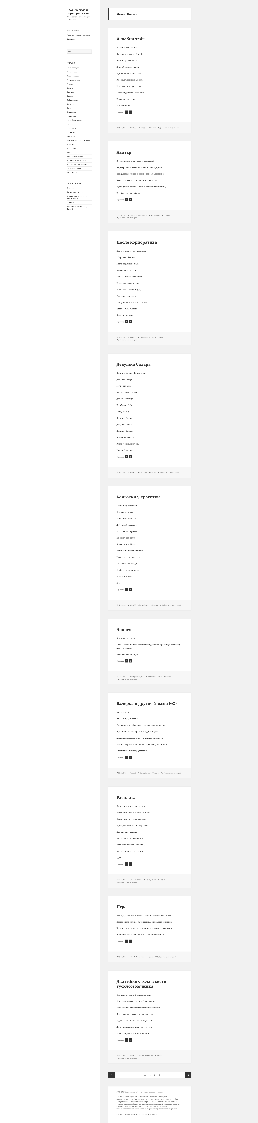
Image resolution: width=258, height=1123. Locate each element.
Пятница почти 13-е (75, 192)
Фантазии (71, 136)
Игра (122, 906)
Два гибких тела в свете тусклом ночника (141, 984)
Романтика (71, 116)
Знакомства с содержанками (78, 35)
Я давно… (70, 188)
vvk (131, 957)
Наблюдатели (72, 100)
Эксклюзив (71, 148)
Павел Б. (133, 773)
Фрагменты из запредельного (79, 140)
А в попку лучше (73, 68)
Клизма (70, 96)
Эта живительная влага (76, 160)
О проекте (71, 39)
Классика (70, 92)
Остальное (71, 104)
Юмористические (74, 168)
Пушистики (71, 112)
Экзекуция (71, 144)
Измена (70, 88)
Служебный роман (74, 120)
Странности (71, 128)
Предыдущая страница (111, 1075)
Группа (70, 84)
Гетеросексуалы (73, 80)
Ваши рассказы (73, 76)
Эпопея (124, 629)
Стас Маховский (136, 880)
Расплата (126, 797)
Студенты (71, 132)
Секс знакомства (73, 31)
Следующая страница (188, 1075)
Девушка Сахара (134, 364)
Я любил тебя (131, 38)
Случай (70, 124)
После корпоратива (137, 242)
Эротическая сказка (75, 156)
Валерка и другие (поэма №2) (147, 703)
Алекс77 (133, 337)
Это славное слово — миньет (78, 164)
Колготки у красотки (138, 496)
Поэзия (69, 108)
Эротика (70, 152)
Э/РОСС (133, 128)
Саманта (70, 202)
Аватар (124, 152)
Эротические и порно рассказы (78, 11)
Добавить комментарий (169, 128)
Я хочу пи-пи (72, 172)
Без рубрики (72, 72)
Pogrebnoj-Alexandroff (138, 215)
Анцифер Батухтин (137, 676)
